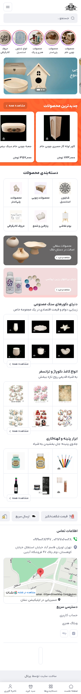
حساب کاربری (69, 615)
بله (64, 633)
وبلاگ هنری (70, 623)
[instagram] (74, 633)
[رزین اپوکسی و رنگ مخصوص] (40, 282)
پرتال (28, 676)
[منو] (7, 7)
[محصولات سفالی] (40, 250)
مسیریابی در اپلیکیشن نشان (39, 600)
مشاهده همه (17, 106)
